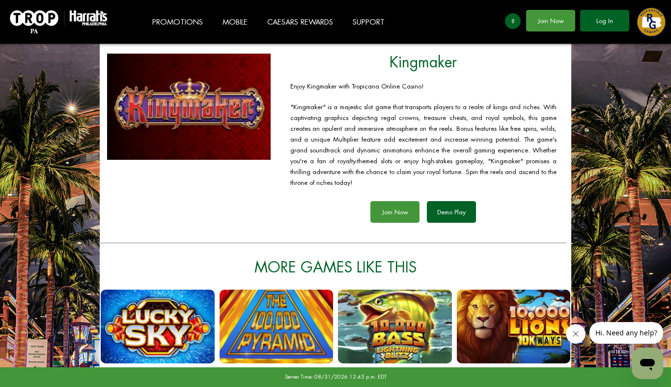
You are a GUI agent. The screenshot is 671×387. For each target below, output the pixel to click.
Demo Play (451, 212)
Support (369, 22)
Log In (604, 21)
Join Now (551, 21)
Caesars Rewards (300, 22)
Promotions (177, 22)
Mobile (235, 22)
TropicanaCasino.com (59, 22)
